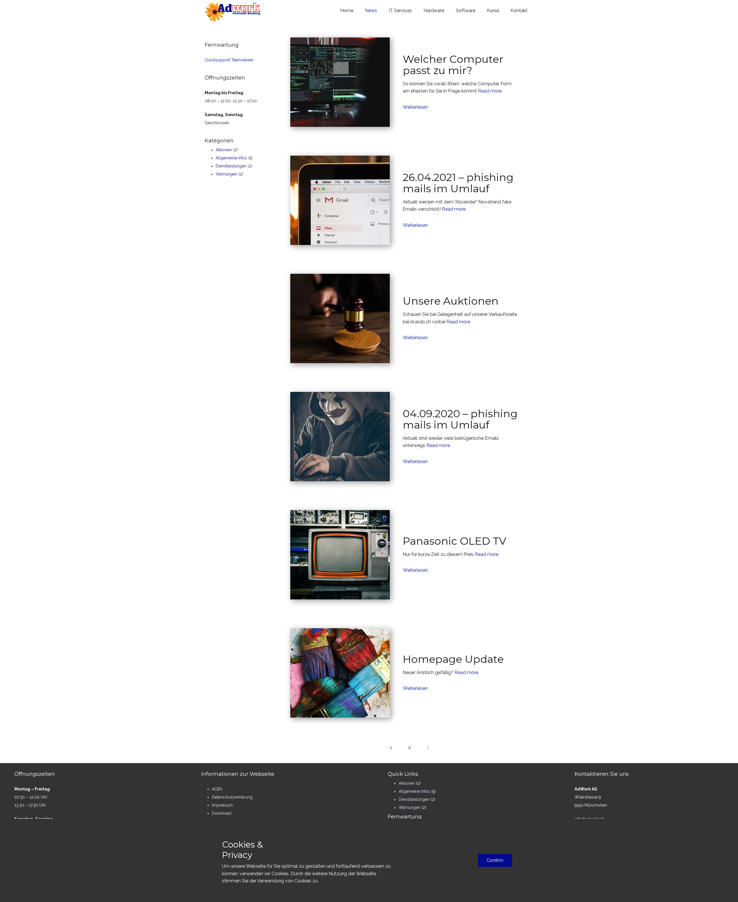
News (371, 10)
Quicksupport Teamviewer (229, 60)
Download (221, 813)
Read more (490, 91)
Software (465, 10)
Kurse (493, 10)
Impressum (222, 805)
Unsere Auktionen (450, 301)
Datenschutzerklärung (232, 797)
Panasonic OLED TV (454, 541)
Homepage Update (453, 659)
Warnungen (226, 174)
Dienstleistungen (231, 166)
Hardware (433, 10)
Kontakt (519, 10)
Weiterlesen (415, 107)
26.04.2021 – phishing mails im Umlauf (458, 183)
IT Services (400, 10)
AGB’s (217, 789)
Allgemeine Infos (231, 158)
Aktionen (224, 150)
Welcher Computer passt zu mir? (453, 65)
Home (346, 10)
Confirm (495, 860)
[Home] (233, 11)
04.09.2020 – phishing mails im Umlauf (460, 419)
